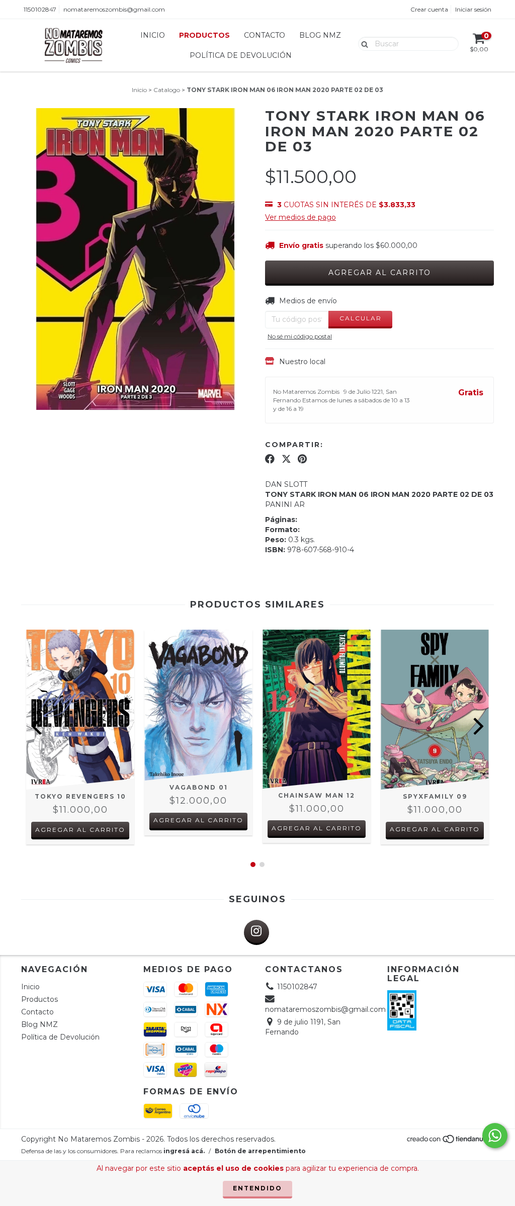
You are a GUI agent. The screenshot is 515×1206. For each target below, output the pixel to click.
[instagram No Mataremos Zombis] (256, 932)
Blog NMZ (320, 35)
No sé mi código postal (300, 336)
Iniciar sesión (473, 9)
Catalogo (166, 90)
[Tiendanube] (450, 1142)
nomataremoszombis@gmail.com (114, 9)
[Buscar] (362, 43)
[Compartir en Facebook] (270, 459)
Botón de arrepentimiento (260, 1151)
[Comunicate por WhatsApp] (494, 1135)
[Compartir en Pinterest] (302, 459)
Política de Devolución (241, 55)
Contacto (264, 35)
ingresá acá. (184, 1151)
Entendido (257, 1188)
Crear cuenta (429, 9)
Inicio (152, 35)
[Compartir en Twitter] (286, 459)
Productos (204, 35)
